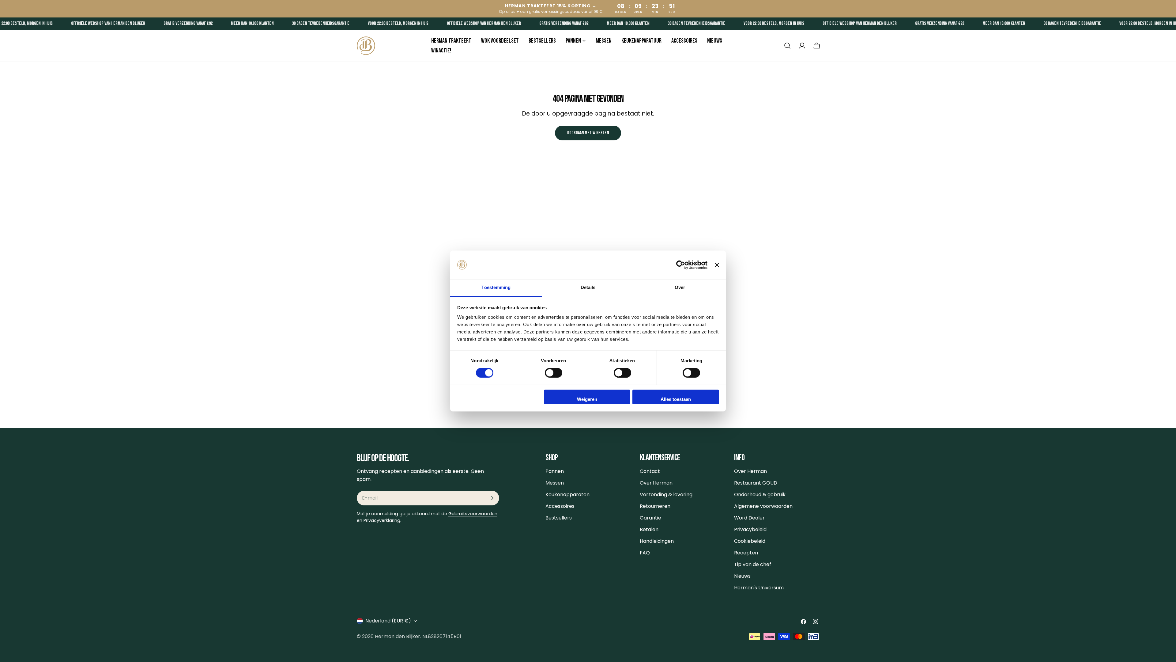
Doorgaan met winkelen (588, 133)
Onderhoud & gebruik (760, 494)
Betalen (649, 529)
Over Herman (656, 482)
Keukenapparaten (567, 494)
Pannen (554, 471)
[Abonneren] (492, 498)
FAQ (645, 552)
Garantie (650, 517)
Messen (554, 482)
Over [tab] (680, 287)
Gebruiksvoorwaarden (472, 514)
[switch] (553, 373)
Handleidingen (657, 541)
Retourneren (655, 506)
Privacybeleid (750, 529)
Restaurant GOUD (755, 482)
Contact (650, 471)
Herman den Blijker (397, 636)
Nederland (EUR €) (388, 620)
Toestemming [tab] (496, 287)
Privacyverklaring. (382, 520)
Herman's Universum (759, 587)
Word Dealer (749, 517)
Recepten (746, 552)
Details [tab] (588, 287)
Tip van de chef (752, 564)
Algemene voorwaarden (763, 506)
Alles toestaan (676, 399)
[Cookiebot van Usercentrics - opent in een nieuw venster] (680, 264)
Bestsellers (558, 517)
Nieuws (742, 576)
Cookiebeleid (749, 541)
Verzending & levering (666, 494)
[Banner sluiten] (717, 264)
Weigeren (587, 399)
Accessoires (560, 506)
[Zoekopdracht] (787, 46)
